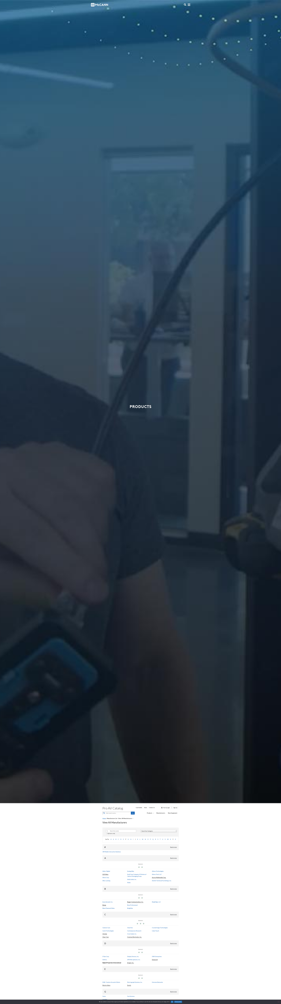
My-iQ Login (166, 807)
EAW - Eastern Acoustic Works (111, 982)
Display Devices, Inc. (133, 956)
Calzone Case (106, 927)
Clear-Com (105, 937)
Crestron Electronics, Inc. (134, 937)
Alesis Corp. (105, 877)
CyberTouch (155, 931)
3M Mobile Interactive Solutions (111, 852)
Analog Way (130, 871)
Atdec (129, 882)
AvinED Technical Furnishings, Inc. (161, 880)
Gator (104, 996)
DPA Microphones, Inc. (133, 959)
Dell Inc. (104, 959)
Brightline (130, 908)
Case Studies (139, 807)
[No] (278, 1001)
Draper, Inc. (130, 963)
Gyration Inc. (131, 999)
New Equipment (172, 813)
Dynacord (155, 959)
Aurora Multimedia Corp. (159, 877)
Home (104, 818)
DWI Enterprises (157, 956)
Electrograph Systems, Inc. (134, 982)
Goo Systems (131, 996)
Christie (104, 934)
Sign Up (175, 807)
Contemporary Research (134, 931)
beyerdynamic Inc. (107, 902)
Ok (172, 1001)
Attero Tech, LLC (157, 874)
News (145, 807)
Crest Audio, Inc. (132, 934)
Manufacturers (160, 813)
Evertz (129, 985)
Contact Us (152, 807)
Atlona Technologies (158, 871)
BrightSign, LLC (156, 902)
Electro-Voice (106, 985)
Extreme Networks (157, 982)
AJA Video (105, 874)
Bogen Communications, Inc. (135, 902)
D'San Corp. (105, 956)
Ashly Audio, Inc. (132, 879)
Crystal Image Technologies (160, 927)
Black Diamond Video (108, 908)
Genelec (104, 999)
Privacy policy (178, 1001)
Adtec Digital (106, 871)
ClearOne (130, 927)
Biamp (104, 905)
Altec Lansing (106, 880)
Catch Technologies (108, 931)
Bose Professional (132, 905)
